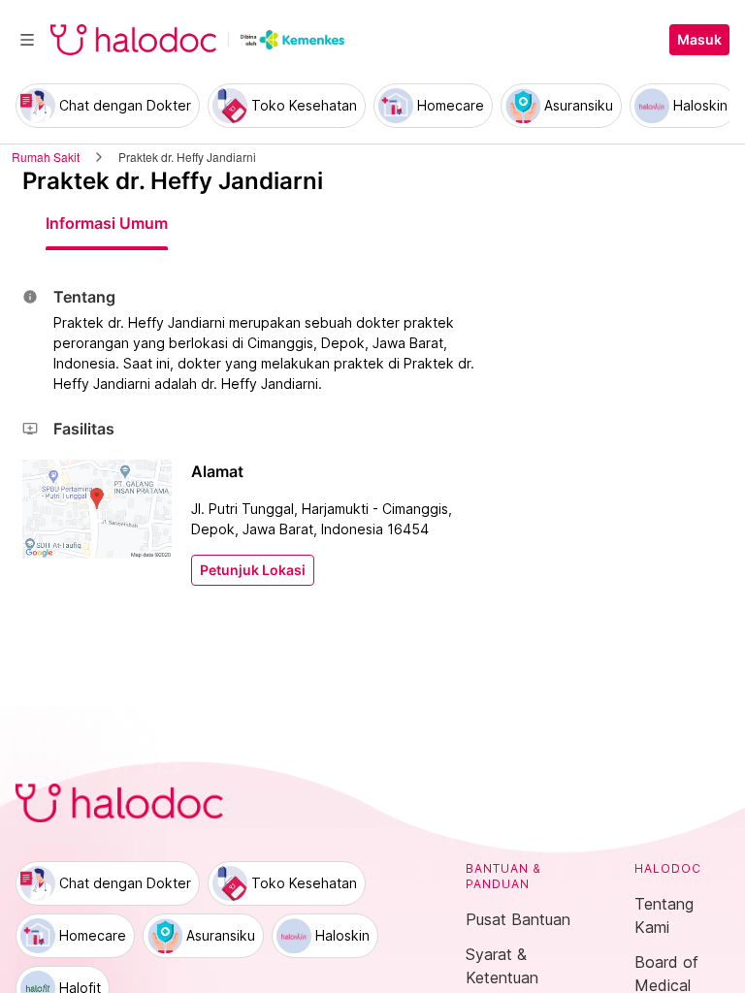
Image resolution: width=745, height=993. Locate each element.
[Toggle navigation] (27, 39)
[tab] (107, 223)
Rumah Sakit (46, 156)
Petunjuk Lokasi (253, 570)
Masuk (699, 40)
